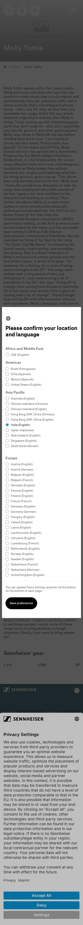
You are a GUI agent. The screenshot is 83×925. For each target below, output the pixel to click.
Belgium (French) (22, 480)
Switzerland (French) (24, 564)
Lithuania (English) (23, 538)
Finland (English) (22, 496)
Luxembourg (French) (25, 543)
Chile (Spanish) (21, 374)
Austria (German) (22, 469)
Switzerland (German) (25, 570)
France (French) (21, 501)
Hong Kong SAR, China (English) (32, 419)
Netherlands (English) (25, 548)
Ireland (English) (22, 522)
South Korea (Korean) (25, 446)
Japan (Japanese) (22, 430)
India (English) (20, 425)
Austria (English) (22, 464)
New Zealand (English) (26, 435)
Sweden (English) (22, 559)
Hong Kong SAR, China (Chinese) (32, 414)
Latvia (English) (21, 527)
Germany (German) (23, 512)
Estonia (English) (22, 490)
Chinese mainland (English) (29, 409)
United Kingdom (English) (27, 575)
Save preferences (21, 603)
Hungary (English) (23, 517)
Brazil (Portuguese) (23, 369)
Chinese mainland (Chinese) (29, 404)
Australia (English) (23, 398)
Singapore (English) (24, 441)
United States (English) (26, 384)
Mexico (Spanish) (22, 379)
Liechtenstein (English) (26, 533)
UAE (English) (20, 355)
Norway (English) (22, 554)
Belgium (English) (22, 475)
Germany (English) (23, 506)
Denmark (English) (23, 485)
